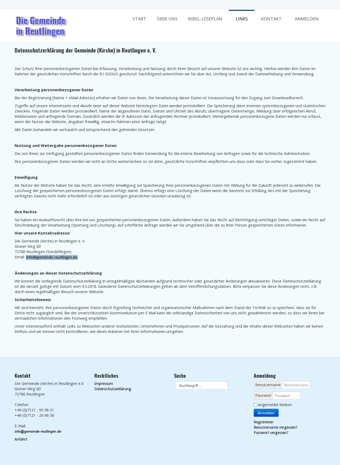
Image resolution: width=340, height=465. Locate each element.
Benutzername (268, 384)
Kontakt (271, 19)
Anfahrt (21, 439)
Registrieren (263, 422)
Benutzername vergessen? (276, 427)
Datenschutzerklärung (112, 389)
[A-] (160, 5)
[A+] (180, 4)
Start (139, 19)
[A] (170, 5)
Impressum (103, 383)
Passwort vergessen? (271, 433)
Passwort (263, 395)
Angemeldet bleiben (275, 404)
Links (242, 19)
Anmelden (307, 19)
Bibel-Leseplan (205, 19)
